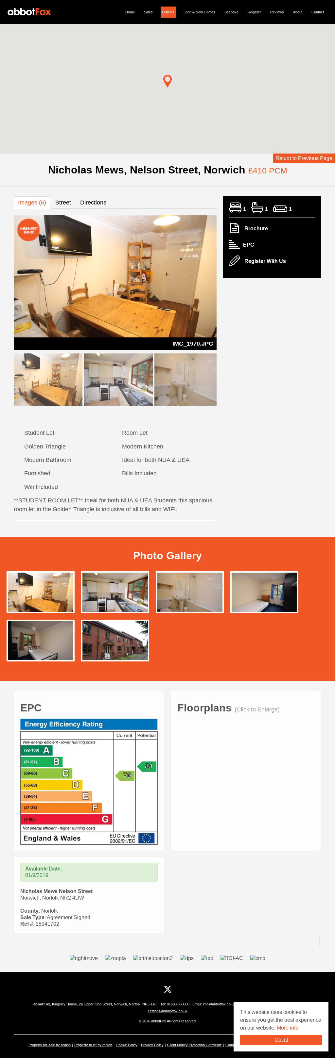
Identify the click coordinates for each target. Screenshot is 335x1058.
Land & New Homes (199, 12)
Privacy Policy (152, 1045)
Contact (317, 12)
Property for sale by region (49, 1045)
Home (130, 12)
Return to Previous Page (303, 158)
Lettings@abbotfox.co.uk (167, 1011)
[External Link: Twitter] (168, 989)
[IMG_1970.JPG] (40, 594)
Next (228, 281)
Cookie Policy (126, 1045)
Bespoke (231, 12)
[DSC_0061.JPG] (264, 594)
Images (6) (32, 202)
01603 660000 (178, 1004)
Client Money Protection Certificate (194, 1045)
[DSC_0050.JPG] (115, 594)
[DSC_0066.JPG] (115, 642)
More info (287, 1028)
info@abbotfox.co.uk (220, 1004)
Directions (93, 202)
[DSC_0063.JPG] (40, 642)
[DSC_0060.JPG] (189, 594)
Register (254, 12)
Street (63, 202)
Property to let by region (93, 1045)
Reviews (277, 12)
